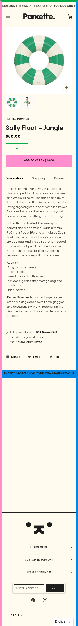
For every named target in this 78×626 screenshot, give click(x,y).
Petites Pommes (17, 119)
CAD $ (14, 615)
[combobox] (63, 622)
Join (55, 588)
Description (14, 178)
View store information (26, 342)
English (60, 621)
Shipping (38, 178)
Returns (60, 178)
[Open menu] (12, 16)
